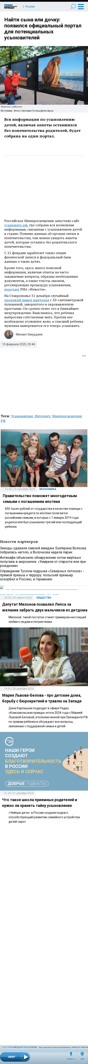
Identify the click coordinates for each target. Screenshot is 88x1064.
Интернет (42, 416)
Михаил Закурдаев (29, 334)
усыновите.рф (15, 225)
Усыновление (22, 416)
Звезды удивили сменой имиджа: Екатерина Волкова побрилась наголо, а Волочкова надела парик (43, 550)
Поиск (73, 6)
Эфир (82, 1059)
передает (11, 289)
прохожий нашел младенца (26, 300)
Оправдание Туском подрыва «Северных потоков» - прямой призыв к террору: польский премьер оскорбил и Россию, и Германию (42, 575)
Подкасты (71, 1059)
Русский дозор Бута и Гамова (22, 1047)
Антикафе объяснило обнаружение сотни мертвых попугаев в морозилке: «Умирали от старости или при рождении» (43, 562)
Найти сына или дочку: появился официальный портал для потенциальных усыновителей (42, 29)
